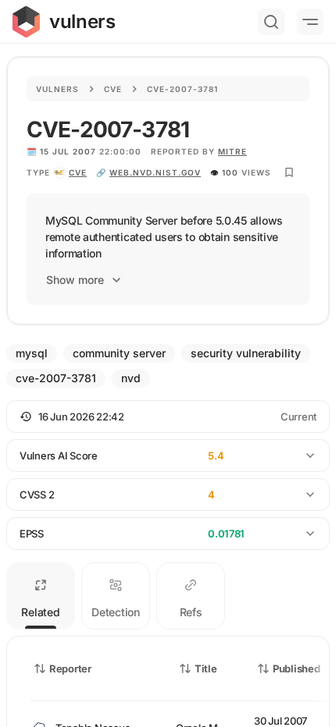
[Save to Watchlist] (289, 172)
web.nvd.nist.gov (155, 172)
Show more (75, 279)
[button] (168, 416)
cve (78, 172)
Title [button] (206, 668)
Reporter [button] (70, 668)
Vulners (57, 89)
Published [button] (296, 668)
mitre (232, 151)
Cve (113, 89)
